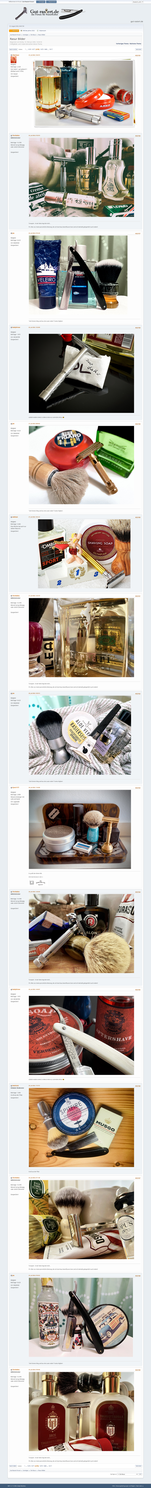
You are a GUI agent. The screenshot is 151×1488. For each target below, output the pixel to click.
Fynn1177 (15, 787)
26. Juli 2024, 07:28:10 (34, 135)
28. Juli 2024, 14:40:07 (34, 989)
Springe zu (113, 1474)
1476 (29, 49)
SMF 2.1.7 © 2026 (12, 1486)
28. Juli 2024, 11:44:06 (34, 787)
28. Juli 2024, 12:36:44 (34, 891)
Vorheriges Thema (122, 44)
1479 (41, 49)
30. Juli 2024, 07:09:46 (34, 1369)
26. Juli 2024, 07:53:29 (34, 233)
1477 (33, 49)
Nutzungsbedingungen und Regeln (125, 1486)
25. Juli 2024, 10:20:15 (34, 55)
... (27, 49)
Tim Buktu (16, 135)
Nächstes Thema (135, 44)
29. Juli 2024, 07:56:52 (34, 1275)
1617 (51, 49)
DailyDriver (16, 327)
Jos (13, 233)
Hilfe (113, 1486)
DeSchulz (15, 1086)
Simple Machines (21, 1486)
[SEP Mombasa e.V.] (11, 150)
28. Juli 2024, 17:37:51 (34, 1085)
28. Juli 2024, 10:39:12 (34, 693)
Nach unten (13, 49)
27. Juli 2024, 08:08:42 (34, 423)
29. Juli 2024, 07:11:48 (34, 1177)
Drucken (138, 49)
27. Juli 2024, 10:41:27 (34, 517)
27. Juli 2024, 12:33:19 (34, 595)
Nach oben (13, 1466)
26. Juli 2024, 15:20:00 (34, 327)
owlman (15, 517)
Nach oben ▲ (140, 1486)
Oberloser (15, 55)
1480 (45, 49)
